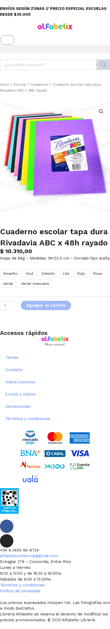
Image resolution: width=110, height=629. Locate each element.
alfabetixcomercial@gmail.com (29, 555)
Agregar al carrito (46, 305)
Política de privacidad (20, 591)
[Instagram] (6, 541)
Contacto (14, 369)
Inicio (4, 85)
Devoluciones (18, 406)
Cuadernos (39, 85)
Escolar (19, 85)
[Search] (103, 64)
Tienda (11, 357)
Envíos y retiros (20, 394)
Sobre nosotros (20, 382)
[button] (55, 49)
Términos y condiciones (27, 418)
